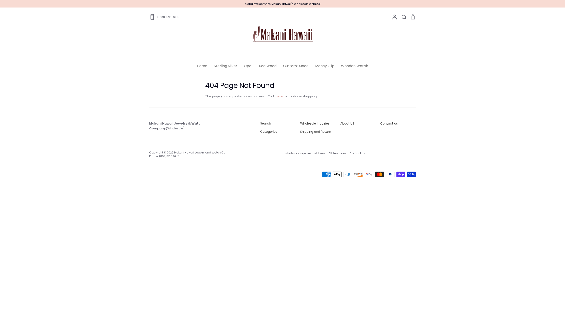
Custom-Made (296, 65)
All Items (320, 153)
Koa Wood (268, 65)
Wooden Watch (354, 65)
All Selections (338, 153)
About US (347, 123)
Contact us (389, 123)
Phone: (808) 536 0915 (164, 156)
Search (265, 123)
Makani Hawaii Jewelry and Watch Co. (200, 152)
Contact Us (357, 153)
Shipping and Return (315, 131)
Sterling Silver (225, 65)
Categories (268, 131)
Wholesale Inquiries (315, 123)
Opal (248, 65)
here (279, 96)
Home (202, 65)
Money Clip (324, 65)
